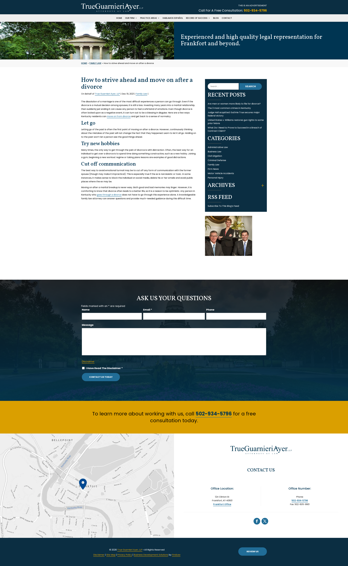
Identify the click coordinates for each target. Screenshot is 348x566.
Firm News (213, 169)
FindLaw (176, 554)
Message (88, 325)
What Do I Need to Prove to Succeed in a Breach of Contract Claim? (235, 129)
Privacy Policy (124, 554)
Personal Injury (215, 177)
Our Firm (129, 18)
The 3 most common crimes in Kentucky (229, 108)
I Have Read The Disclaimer (104, 368)
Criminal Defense (217, 160)
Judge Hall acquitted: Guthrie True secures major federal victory (234, 114)
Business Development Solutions (151, 554)
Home (119, 18)
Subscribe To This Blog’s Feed (223, 206)
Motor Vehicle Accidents (221, 173)
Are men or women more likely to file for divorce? (234, 103)
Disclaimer (88, 361)
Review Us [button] (253, 551)
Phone (210, 309)
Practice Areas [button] (148, 18)
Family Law (141, 93)
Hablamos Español (173, 18)
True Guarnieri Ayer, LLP (107, 93)
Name (86, 309)
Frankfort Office (222, 504)
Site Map (111, 554)
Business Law (214, 151)
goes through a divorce (109, 194)
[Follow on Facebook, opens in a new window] (257, 521)
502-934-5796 (255, 10)
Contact (227, 18)
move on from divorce (119, 116)
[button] (345, 546)
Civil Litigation (215, 156)
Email (147, 309)
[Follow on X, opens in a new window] (265, 521)
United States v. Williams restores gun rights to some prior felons (236, 121)
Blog (216, 18)
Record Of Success (196, 18)
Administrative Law (218, 147)
